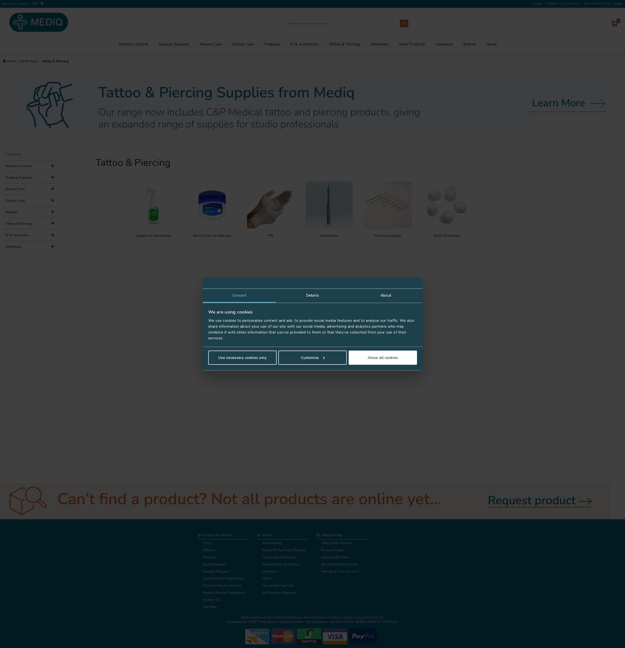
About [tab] (385, 295)
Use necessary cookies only (242, 357)
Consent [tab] (239, 295)
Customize (310, 357)
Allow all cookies (383, 357)
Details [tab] (312, 295)
